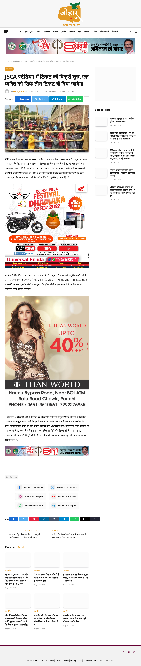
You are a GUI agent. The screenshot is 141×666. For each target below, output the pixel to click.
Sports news (11, 477)
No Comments (50, 91)
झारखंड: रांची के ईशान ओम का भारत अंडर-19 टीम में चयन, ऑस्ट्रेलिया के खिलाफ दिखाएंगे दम (46, 620)
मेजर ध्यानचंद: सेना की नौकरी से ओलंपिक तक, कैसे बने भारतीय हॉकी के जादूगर (46, 577)
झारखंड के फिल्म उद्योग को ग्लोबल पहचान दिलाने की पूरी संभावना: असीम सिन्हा (74, 618)
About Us (50, 660)
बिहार (79, 31)
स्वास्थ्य (86, 31)
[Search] (135, 32)
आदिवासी (72, 31)
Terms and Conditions (92, 660)
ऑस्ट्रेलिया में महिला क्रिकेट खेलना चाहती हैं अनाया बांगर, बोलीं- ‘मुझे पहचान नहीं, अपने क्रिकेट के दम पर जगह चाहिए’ (16, 620)
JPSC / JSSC (29, 31)
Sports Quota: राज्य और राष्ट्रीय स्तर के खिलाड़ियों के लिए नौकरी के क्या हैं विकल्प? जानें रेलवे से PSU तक (16, 579)
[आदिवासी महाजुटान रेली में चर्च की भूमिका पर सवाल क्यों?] (101, 121)
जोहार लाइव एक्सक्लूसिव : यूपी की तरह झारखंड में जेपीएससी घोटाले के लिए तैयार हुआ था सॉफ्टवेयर (122, 135)
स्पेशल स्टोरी (104, 31)
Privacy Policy (76, 660)
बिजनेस (55, 31)
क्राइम (39, 31)
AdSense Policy (62, 660)
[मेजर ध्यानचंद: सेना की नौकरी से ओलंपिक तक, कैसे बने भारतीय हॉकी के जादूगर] (47, 559)
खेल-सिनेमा (115, 31)
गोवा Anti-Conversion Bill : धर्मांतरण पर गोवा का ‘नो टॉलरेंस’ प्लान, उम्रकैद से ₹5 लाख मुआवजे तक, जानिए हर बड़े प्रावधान (122, 154)
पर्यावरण (94, 31)
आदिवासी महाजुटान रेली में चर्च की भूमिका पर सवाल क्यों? (122, 120)
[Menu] (6, 32)
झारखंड (63, 31)
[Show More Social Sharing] (86, 99)
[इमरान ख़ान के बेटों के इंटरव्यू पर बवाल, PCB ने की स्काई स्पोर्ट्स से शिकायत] (76, 559)
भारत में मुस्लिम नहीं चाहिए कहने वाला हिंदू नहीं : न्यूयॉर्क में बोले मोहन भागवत (122, 173)
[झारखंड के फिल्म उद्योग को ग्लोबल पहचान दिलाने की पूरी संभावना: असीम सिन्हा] (76, 600)
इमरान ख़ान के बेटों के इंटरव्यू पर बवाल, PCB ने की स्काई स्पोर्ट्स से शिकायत (75, 577)
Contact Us (108, 660)
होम (21, 31)
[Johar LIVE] (70, 13)
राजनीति (47, 31)
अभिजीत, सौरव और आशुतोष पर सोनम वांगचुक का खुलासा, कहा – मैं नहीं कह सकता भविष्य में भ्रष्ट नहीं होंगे (122, 191)
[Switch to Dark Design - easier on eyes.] (131, 32)
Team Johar (18, 91)
